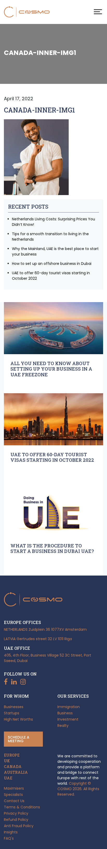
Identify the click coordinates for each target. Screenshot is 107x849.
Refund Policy (16, 819)
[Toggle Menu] (98, 11)
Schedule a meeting (18, 739)
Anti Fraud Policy (19, 826)
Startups (11, 713)
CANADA (13, 767)
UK (7, 761)
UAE (8, 778)
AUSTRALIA (16, 772)
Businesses (13, 707)
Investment (67, 719)
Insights (11, 832)
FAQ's (9, 838)
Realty (63, 725)
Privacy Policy (16, 813)
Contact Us (14, 801)
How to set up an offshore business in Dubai (51, 263)
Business (65, 713)
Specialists (13, 794)
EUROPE (11, 755)
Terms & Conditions (22, 807)
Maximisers (14, 788)
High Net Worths (18, 719)
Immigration (68, 707)
